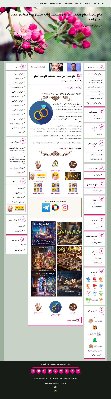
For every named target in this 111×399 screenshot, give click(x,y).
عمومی (69, 320)
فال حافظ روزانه (19, 192)
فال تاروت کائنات (18, 82)
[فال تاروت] (69, 233)
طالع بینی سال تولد (96, 354)
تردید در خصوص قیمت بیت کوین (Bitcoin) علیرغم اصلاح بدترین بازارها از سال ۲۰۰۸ (17, 160)
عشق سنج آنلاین (97, 242)
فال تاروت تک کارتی (18, 87)
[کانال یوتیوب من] (38, 371)
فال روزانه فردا (19, 250)
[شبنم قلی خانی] (38, 67)
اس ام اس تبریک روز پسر (95, 86)
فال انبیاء (99, 134)
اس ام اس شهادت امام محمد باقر (96, 74)
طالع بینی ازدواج (70, 148)
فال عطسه (21, 226)
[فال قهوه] (69, 259)
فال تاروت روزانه (19, 73)
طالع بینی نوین (19, 230)
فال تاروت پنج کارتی (18, 100)
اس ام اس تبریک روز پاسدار (96, 92)
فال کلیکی (99, 226)
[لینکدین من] (33, 371)
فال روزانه (78, 3)
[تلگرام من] (72, 371)
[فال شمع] (43, 259)
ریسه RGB (98, 258)
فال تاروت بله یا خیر (18, 127)
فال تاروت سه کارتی (18, 91)
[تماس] (55, 371)
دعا (101, 210)
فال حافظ (96, 3)
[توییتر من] (50, 371)
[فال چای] (69, 284)
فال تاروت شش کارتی (17, 105)
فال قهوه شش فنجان (96, 158)
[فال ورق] (43, 284)
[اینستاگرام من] (61, 371)
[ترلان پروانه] (56, 67)
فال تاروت (87, 3)
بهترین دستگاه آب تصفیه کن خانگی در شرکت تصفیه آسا (17, 150)
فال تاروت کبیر (19, 78)
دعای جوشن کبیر (97, 206)
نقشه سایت (48, 383)
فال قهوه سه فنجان (96, 154)
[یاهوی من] (78, 371)
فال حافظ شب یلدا (18, 197)
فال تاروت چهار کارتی (17, 96)
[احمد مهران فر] (74, 67)
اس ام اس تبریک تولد (96, 98)
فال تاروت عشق (19, 118)
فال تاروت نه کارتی (18, 109)
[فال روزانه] (43, 233)
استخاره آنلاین (68, 3)
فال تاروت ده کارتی (18, 114)
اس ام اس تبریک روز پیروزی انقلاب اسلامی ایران (95, 81)
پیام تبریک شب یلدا (18, 201)
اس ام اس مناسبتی (55, 3)
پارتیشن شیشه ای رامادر (16, 167)
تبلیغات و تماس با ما (41, 3)
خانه (103, 3)
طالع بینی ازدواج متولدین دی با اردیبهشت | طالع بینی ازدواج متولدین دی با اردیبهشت (56, 16)
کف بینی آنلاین (98, 174)
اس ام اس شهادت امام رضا (94, 102)
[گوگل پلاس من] (44, 371)
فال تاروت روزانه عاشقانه (16, 123)
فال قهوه (99, 149)
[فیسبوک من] (67, 371)
